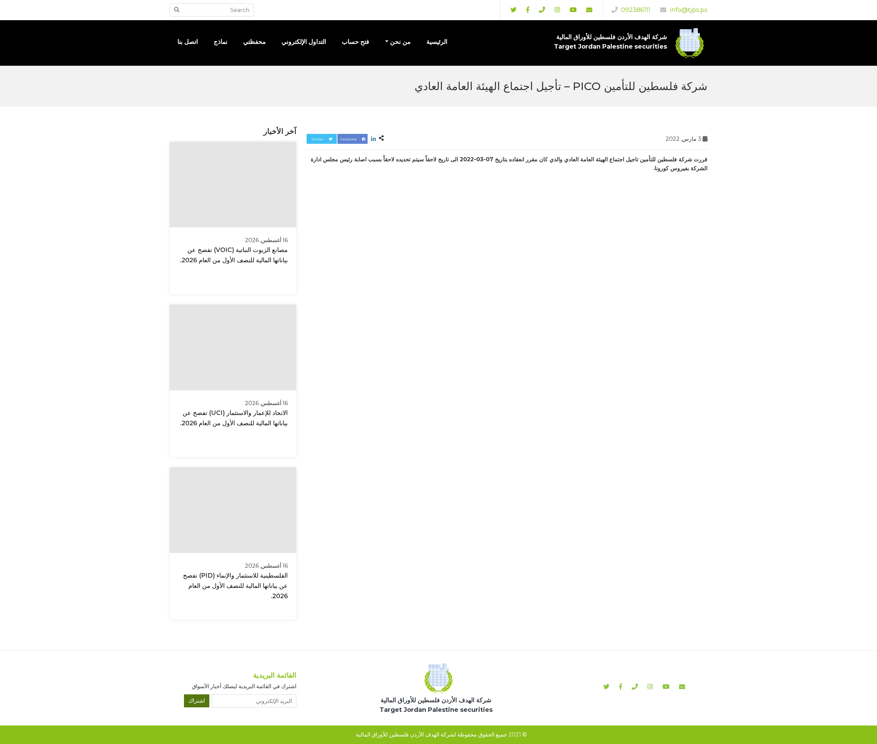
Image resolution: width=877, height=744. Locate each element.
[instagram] (573, 10)
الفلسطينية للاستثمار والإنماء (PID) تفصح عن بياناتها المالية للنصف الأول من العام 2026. (235, 586)
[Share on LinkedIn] (373, 139)
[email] (589, 10)
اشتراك (196, 700)
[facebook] (528, 10)
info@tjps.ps (687, 10)
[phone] (541, 10)
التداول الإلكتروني (304, 42)
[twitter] (513, 10)
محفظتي (254, 42)
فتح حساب (355, 42)
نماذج (220, 42)
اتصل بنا (187, 42)
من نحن (400, 42)
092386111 (634, 10)
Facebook (349, 139)
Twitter (317, 139)
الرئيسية (437, 42)
